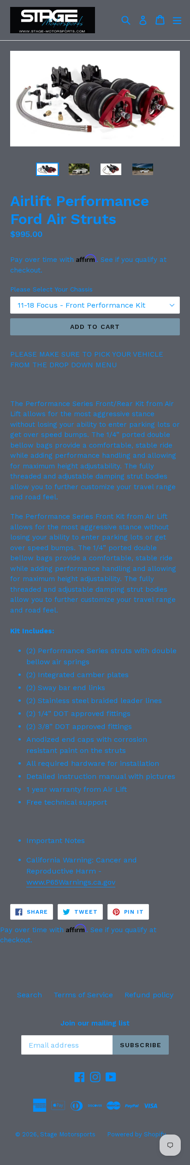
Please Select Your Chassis (51, 289)
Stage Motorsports (67, 1134)
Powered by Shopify (136, 1134)
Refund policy (149, 994)
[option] (47, 169)
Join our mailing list (95, 1023)
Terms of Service (83, 994)
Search (29, 994)
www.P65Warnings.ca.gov (70, 882)
